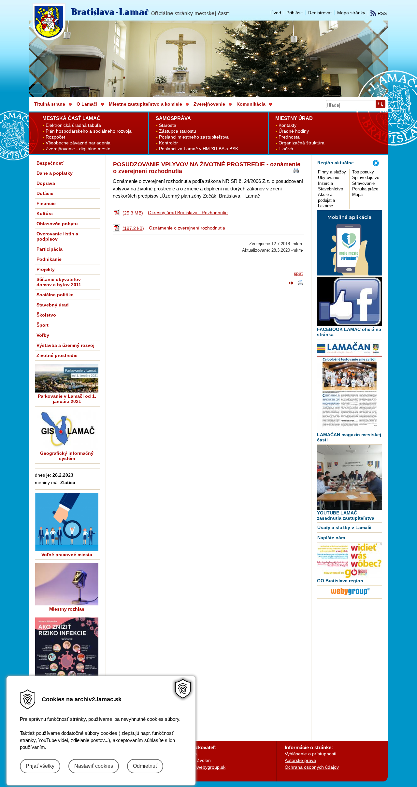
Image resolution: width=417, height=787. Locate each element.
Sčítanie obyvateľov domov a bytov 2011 (58, 282)
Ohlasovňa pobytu (57, 223)
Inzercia (325, 183)
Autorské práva (300, 760)
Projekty (45, 269)
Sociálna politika (55, 294)
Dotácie (44, 193)
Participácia (49, 249)
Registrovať (320, 12)
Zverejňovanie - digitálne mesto (78, 148)
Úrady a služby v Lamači (344, 527)
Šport (42, 325)
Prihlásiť (294, 12)
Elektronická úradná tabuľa (73, 125)
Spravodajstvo (365, 177)
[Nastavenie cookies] (183, 688)
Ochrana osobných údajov (312, 767)
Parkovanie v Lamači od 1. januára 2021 (67, 399)
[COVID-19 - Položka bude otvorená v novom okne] (66, 662)
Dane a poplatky (54, 173)
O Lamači (87, 104)
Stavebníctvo (330, 188)
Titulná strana (49, 104)
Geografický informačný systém (66, 456)
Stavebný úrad (52, 304)
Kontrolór (168, 143)
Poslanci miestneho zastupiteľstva (194, 137)
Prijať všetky (40, 766)
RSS (381, 13)
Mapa (357, 194)
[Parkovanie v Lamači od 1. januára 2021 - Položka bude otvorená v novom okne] (66, 378)
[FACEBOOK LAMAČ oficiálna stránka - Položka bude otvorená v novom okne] (349, 301)
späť (298, 273)
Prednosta (289, 137)
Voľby (42, 335)
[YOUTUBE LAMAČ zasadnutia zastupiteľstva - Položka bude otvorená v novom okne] (349, 477)
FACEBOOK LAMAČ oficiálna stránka (349, 332)
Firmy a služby (332, 172)
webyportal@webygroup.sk (197, 767)
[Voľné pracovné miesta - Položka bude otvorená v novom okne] (66, 522)
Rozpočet (55, 137)
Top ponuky (363, 172)
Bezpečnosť (50, 163)
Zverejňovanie (209, 104)
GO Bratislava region (340, 580)
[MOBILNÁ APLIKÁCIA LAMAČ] (349, 273)
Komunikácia (251, 104)
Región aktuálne (335, 162)
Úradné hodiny (294, 131)
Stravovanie (363, 183)
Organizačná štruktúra (301, 143)
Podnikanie (49, 259)
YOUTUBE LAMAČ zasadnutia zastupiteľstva (345, 515)
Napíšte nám (331, 537)
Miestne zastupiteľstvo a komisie (145, 104)
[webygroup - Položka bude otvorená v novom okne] (350, 595)
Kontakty (287, 125)
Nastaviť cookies (93, 766)
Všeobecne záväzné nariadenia (78, 143)
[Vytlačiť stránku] (300, 283)
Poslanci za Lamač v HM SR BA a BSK (198, 148)
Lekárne (325, 205)
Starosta (167, 125)
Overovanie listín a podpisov (57, 236)
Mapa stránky (351, 12)
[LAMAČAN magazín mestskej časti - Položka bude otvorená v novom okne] (349, 385)
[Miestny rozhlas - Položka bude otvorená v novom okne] (66, 584)
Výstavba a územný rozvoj (65, 345)
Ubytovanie (328, 177)
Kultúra (44, 213)
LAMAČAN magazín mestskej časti (349, 437)
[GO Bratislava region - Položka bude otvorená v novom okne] (349, 560)
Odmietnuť (145, 766)
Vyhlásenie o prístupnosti (310, 753)
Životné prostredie (57, 355)
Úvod (275, 12)
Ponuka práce (365, 188)
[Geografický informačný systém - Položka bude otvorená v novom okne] (66, 430)
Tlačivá (286, 148)
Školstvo (46, 315)
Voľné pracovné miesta (66, 554)
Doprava (45, 183)
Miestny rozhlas (66, 609)
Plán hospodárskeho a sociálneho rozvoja (89, 131)
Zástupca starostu (177, 131)
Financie (46, 203)
